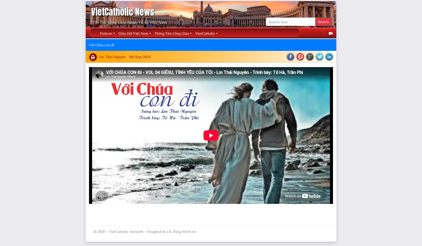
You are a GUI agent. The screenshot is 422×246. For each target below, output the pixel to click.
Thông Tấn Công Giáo (172, 33)
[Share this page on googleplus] (310, 56)
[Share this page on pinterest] (300, 56)
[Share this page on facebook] (290, 56)
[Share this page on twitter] (319, 56)
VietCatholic (205, 33)
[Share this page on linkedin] (329, 56)
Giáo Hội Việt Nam (133, 33)
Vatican (106, 33)
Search (323, 21)
